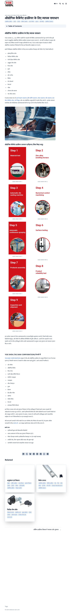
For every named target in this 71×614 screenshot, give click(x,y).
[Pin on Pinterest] (37, 454)
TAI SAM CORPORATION (12, 358)
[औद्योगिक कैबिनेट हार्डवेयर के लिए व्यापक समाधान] (51, 478)
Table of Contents (15, 26)
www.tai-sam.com (14, 609)
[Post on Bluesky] (30, 454)
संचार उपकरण (41, 98)
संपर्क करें (15, 423)
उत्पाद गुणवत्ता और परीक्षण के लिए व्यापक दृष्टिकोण (15, 15)
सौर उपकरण (48, 98)
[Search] (60, 3)
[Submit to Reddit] (33, 454)
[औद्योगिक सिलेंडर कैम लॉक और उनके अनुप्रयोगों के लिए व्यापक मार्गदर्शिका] (20, 507)
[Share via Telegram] (47, 454)
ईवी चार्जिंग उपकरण (32, 98)
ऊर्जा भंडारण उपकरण (21, 98)
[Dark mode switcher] (63, 3)
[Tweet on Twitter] (26, 454)
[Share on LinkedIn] (23, 454)
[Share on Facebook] (40, 454)
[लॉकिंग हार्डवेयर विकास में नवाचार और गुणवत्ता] (20, 478)
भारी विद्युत (17, 100)
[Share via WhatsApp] (44, 454)
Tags (6, 606)
